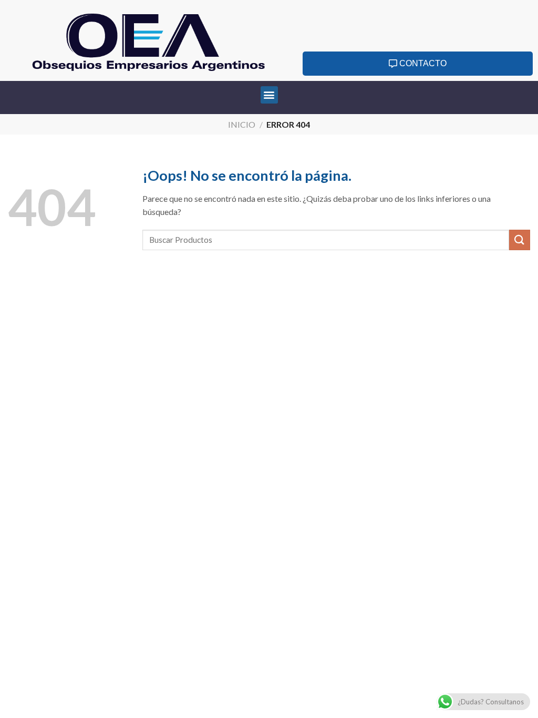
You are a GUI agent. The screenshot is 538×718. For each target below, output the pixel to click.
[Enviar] (519, 240)
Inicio (241, 124)
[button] (269, 95)
